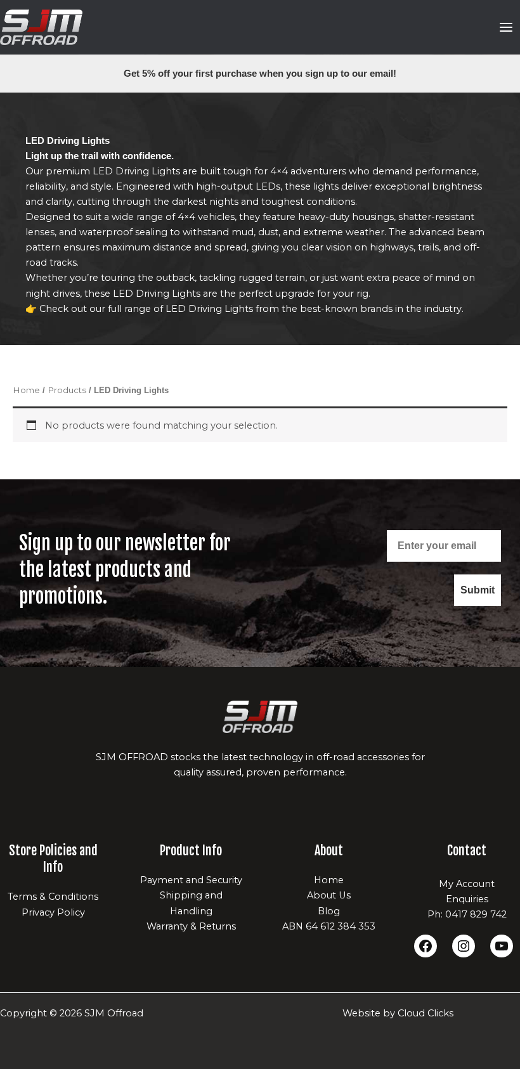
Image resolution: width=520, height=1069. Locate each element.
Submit (477, 590)
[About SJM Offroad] (260, 717)
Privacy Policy (53, 912)
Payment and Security (191, 880)
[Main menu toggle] (506, 27)
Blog (329, 911)
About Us (329, 895)
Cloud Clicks (425, 1013)
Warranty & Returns (191, 926)
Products (67, 390)
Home (26, 390)
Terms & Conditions (53, 896)
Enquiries (467, 899)
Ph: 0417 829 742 (467, 914)
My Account (467, 884)
